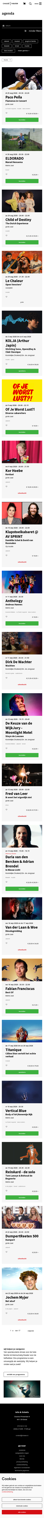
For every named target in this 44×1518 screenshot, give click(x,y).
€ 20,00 (35, 1127)
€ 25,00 (35, 175)
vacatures (22, 1450)
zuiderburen (18, 673)
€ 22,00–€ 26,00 (32, 882)
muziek (27, 46)
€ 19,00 (35, 556)
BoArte (22, 1459)
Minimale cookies (22, 1506)
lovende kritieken (10, 612)
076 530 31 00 (22, 1426)
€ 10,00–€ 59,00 (32, 114)
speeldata (22, 371)
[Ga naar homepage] (11, 3)
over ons (22, 1456)
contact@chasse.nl (22, 1436)
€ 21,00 (35, 1005)
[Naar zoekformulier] (30, 3)
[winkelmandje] (24, 3)
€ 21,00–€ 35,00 (32, 236)
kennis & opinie (10, 673)
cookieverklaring (22, 1465)
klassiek (6, 46)
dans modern (8, 51)
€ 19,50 (35, 426)
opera (12, 359)
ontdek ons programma (16, 1374)
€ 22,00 (35, 749)
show (7, 805)
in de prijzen (9, 1186)
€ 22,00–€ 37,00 (32, 810)
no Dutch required (11, 108)
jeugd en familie (30, 41)
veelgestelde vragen (22, 1453)
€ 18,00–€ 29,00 (32, 487)
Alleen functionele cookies (22, 1499)
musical (17, 41)
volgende (31, 1331)
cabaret (6, 41)
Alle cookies (22, 1512)
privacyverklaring (22, 1462)
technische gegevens (22, 1471)
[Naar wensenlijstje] (6, 113)
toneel (17, 46)
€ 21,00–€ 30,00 (32, 678)
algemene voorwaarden (22, 1468)
